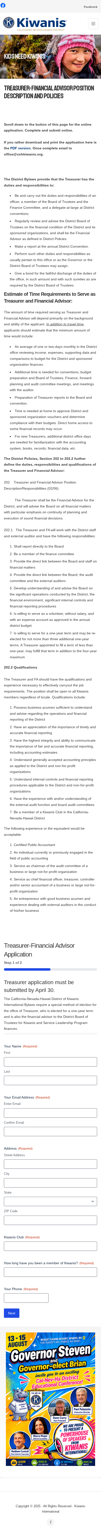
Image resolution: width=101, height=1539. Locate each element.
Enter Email (12, 1104)
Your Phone (21, 1289)
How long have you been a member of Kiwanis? (49, 1263)
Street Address (14, 1155)
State (8, 1192)
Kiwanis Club (22, 1237)
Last (7, 1071)
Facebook (90, 6)
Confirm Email (14, 1122)
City (7, 1174)
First (7, 1053)
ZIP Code (10, 1211)
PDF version (20, 148)
